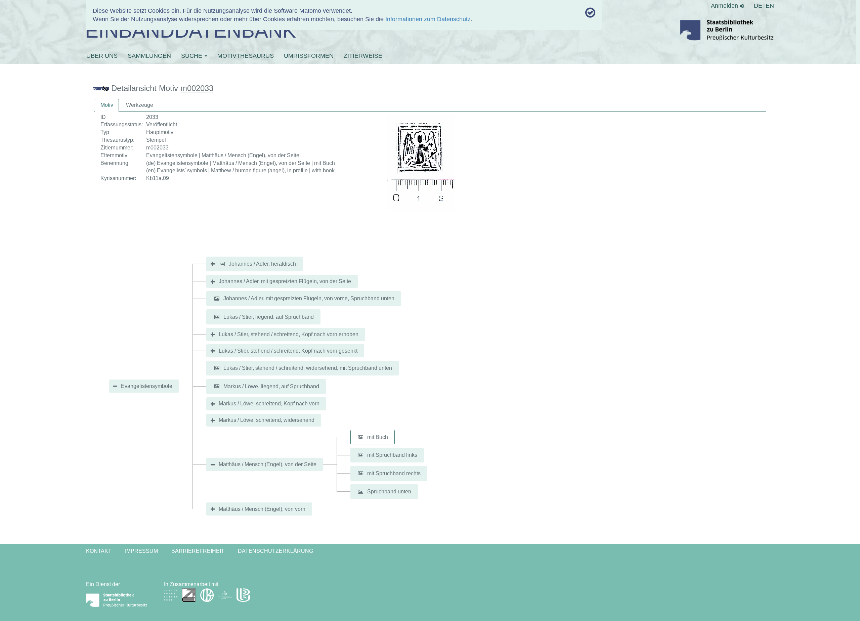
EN (770, 5)
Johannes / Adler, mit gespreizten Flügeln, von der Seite (285, 281)
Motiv (106, 105)
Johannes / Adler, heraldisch (262, 264)
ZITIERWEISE (363, 55)
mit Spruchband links (392, 455)
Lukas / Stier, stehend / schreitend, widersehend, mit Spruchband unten (307, 368)
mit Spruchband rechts (394, 473)
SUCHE (192, 55)
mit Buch (377, 437)
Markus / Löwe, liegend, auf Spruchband (271, 386)
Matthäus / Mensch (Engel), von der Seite (267, 464)
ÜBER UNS (102, 55)
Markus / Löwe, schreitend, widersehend (266, 420)
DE (758, 5)
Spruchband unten (389, 491)
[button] (222, 264)
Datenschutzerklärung (275, 551)
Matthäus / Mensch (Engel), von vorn (262, 509)
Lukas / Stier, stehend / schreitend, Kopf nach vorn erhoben (288, 334)
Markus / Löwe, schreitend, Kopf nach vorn (269, 403)
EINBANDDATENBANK (190, 30)
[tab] (107, 105)
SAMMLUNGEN (149, 55)
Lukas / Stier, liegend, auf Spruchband (268, 317)
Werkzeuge (139, 105)
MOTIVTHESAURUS (245, 55)
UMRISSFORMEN (309, 55)
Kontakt (99, 551)
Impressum (141, 551)
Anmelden (725, 5)
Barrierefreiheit (197, 551)
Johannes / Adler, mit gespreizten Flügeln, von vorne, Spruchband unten (308, 298)
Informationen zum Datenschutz (428, 19)
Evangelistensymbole (146, 386)
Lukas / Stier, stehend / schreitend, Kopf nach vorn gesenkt (288, 351)
